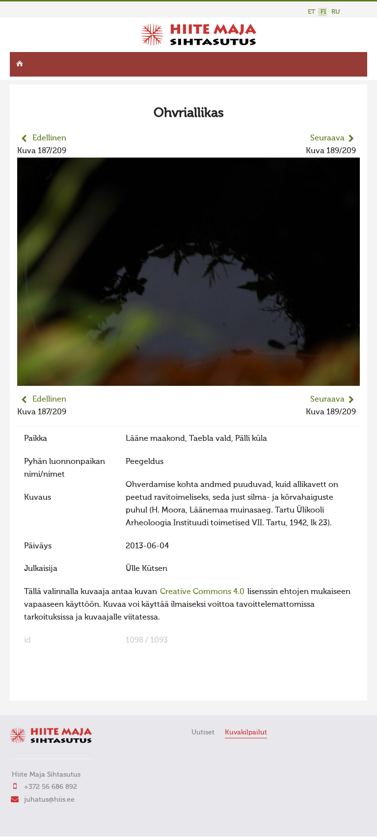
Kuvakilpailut (246, 732)
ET (311, 12)
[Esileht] (198, 44)
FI (323, 12)
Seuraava (327, 138)
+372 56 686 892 (50, 787)
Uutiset (203, 732)
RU (335, 12)
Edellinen (49, 138)
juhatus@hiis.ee (49, 799)
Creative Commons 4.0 (202, 592)
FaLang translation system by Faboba (51, 687)
